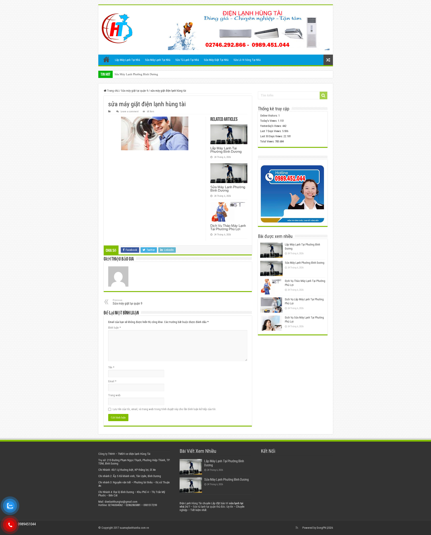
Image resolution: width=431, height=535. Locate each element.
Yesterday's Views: (271, 126)
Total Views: (267, 141)
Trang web (114, 395)
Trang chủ (106, 59)
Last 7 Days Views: (271, 131)
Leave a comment (130, 111)
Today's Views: (269, 120)
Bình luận (114, 327)
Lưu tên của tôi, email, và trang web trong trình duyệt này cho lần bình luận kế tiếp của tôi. (164, 409)
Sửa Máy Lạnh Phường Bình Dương (136, 74)
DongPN (321, 527)
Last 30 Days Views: (272, 136)
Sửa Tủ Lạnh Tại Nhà (187, 60)
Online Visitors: (269, 115)
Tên (111, 367)
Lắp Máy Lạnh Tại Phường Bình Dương (226, 149)
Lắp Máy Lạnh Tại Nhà (127, 60)
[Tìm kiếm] (323, 95)
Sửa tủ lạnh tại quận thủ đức (209, 506)
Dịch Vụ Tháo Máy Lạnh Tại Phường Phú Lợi (228, 227)
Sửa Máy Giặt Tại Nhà (216, 60)
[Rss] (297, 527)
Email (112, 381)
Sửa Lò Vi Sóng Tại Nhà (247, 60)
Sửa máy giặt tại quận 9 (134, 90)
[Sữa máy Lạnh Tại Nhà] (117, 28)
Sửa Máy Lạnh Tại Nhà (157, 60)
